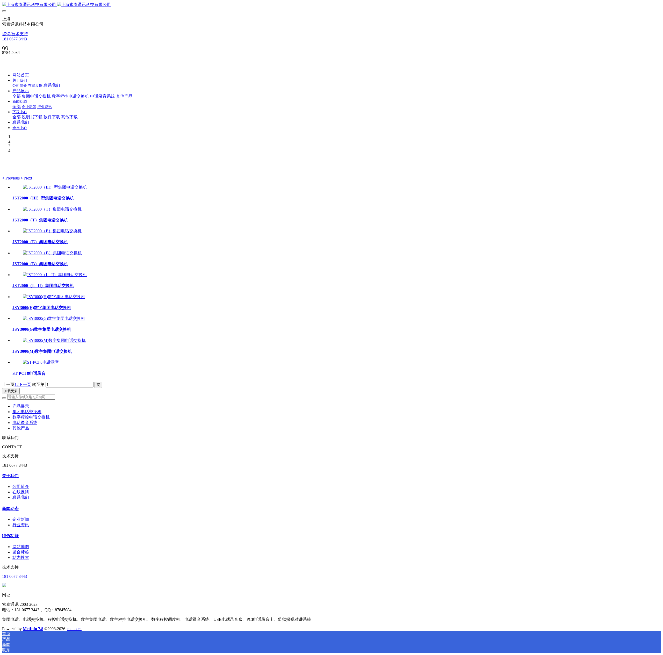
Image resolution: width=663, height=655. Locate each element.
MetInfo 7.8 (33, 629)
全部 (16, 96)
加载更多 (11, 391)
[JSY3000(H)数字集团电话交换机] (54, 296)
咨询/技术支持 (15, 34)
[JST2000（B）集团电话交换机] (52, 253)
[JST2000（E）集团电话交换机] (52, 231)
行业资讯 (20, 525)
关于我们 (10, 475)
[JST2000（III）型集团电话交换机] (55, 187)
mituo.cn (74, 629)
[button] (11, 178)
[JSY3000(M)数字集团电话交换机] (54, 340)
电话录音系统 (24, 422)
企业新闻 (20, 519)
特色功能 (10, 536)
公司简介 (20, 486)
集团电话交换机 (26, 411)
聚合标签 (20, 552)
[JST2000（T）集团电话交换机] (52, 209)
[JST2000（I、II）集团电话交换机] (55, 274)
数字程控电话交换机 (31, 417)
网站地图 (20, 546)
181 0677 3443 (14, 39)
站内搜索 (20, 557)
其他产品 (20, 428)
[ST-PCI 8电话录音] (41, 362)
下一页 (25, 384)
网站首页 (20, 75)
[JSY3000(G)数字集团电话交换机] (54, 318)
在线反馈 (20, 492)
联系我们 (20, 497)
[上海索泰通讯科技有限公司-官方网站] (331, 5)
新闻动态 (10, 508)
